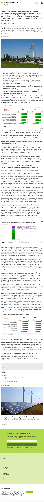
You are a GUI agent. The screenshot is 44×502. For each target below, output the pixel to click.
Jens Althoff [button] (4, 23)
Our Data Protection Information (6, 498)
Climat (3, 377)
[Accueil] (11, 4)
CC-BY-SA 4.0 (15, 381)
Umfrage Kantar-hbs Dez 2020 (10, 367)
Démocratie (8, 377)
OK (29, 492)
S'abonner (22, 444)
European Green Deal (22, 377)
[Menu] (42, 3)
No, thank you (36, 492)
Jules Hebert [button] (11, 23)
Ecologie (14, 377)
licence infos (41, 68)
